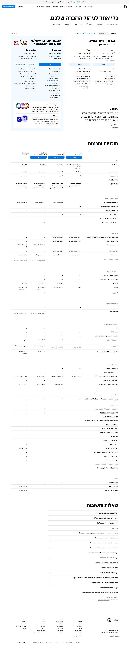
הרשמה (104, 64)
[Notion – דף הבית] (125, 6)
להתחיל (79, 64)
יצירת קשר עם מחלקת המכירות (24, 64)
